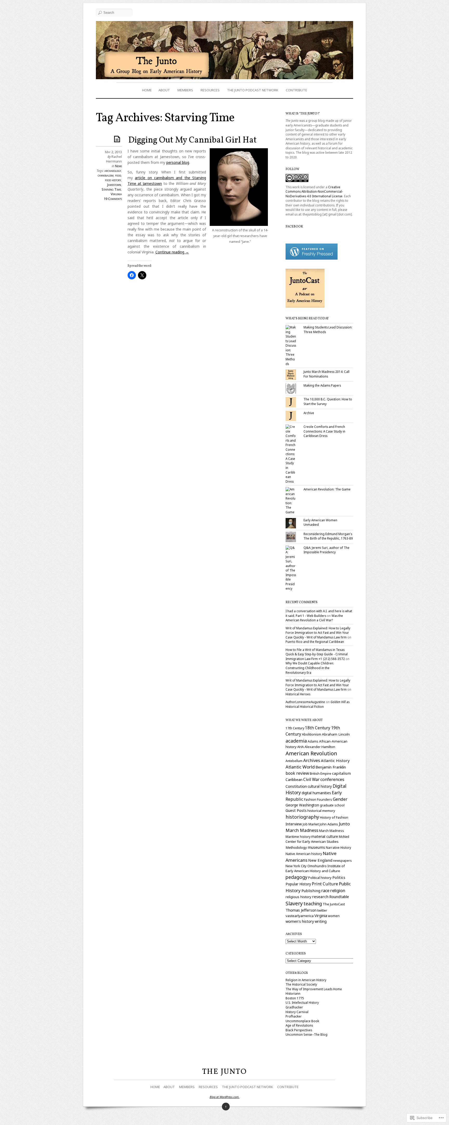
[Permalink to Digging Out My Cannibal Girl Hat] (118, 138)
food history (113, 180)
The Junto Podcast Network (252, 90)
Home (147, 90)
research (320, 896)
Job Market (311, 824)
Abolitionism (311, 734)
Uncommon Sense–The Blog (306, 1034)
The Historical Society (301, 984)
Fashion (310, 799)
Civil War (311, 779)
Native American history (304, 854)
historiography (302, 817)
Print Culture (325, 884)
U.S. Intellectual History (302, 1002)
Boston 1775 (295, 998)
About (164, 90)
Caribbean (294, 779)
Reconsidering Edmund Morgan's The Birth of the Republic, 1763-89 (328, 536)
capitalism (341, 773)
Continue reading (172, 252)
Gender (340, 799)
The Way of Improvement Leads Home (314, 989)
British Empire (320, 773)
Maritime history (298, 836)
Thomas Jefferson (301, 910)
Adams (313, 741)
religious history (298, 896)
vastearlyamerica (300, 915)
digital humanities (316, 792)
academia (296, 741)
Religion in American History (306, 980)
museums (316, 847)
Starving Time (111, 189)
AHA (300, 746)
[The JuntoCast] (305, 306)
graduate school (332, 805)
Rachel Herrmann (114, 159)
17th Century (295, 728)
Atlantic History (335, 760)
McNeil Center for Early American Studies (317, 839)
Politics (338, 877)
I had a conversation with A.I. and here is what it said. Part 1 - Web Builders (319, 613)
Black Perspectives (299, 1030)
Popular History (298, 884)
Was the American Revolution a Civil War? (314, 618)
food (118, 175)
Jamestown (114, 184)
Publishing (310, 890)
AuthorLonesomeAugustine (305, 702)
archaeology (112, 170)
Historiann (293, 993)
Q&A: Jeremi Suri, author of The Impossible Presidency (326, 549)
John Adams (329, 824)
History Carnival (297, 1012)
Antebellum (294, 761)
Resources (210, 90)
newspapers (342, 860)
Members (185, 90)
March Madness (331, 830)
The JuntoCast (334, 904)
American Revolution (311, 753)
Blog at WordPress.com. (225, 1097)
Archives (311, 760)
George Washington (302, 805)
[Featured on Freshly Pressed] (312, 258)
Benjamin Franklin (330, 767)
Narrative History (338, 847)
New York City (296, 866)
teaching (312, 903)
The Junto (224, 1071)
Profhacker (294, 1016)
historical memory (321, 810)
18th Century (317, 727)
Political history (320, 877)
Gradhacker (294, 1007)
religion (337, 890)
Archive (308, 413)
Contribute (296, 90)
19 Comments (113, 198)
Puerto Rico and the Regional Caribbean (315, 641)
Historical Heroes (298, 694)
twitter (322, 910)
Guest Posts (296, 810)
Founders (324, 799)
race (325, 890)
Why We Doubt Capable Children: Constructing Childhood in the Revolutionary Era (310, 667)
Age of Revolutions (299, 1025)
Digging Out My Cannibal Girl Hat (192, 140)
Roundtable (339, 896)
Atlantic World (300, 767)
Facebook (294, 227)
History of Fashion (334, 817)
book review (297, 773)
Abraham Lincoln (336, 734)
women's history (300, 921)
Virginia (116, 194)
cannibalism (106, 175)
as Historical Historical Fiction (317, 704)
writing (321, 921)
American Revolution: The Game (327, 489)
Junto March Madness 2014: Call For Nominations (326, 373)
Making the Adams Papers (322, 385)
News (118, 166)
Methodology (296, 847)
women (334, 915)
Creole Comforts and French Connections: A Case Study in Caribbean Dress (324, 431)
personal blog (177, 162)
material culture (324, 836)
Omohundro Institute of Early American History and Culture (315, 868)
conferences (332, 779)
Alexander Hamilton (320, 746)
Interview (294, 823)
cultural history (320, 786)
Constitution (296, 786)
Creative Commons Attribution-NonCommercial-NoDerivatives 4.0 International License (314, 191)
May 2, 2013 (113, 152)
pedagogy (296, 877)
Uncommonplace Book (302, 1021)
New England (320, 860)
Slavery (294, 903)
